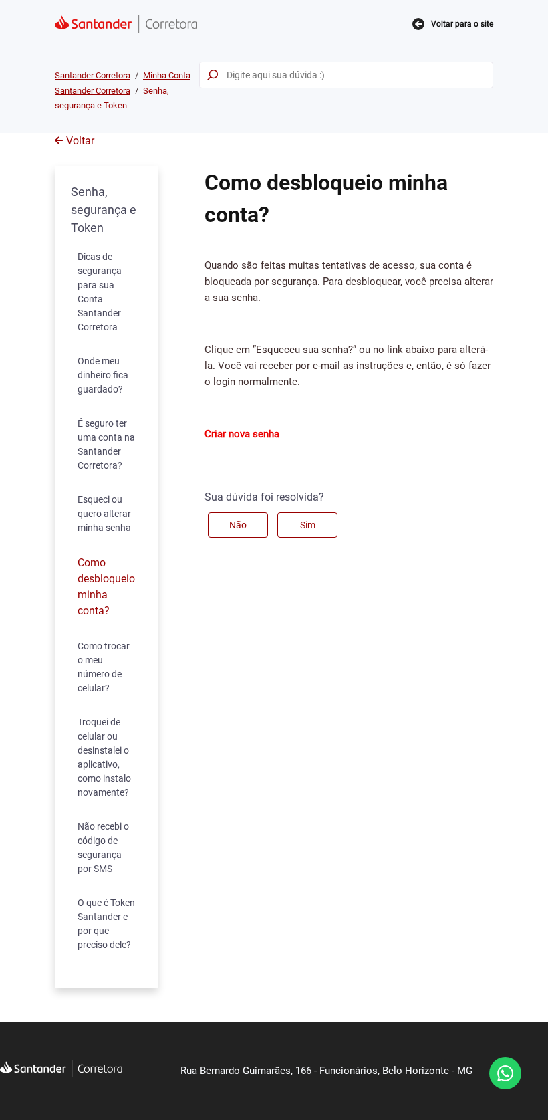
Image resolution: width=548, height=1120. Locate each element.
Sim (307, 525)
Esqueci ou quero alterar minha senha (104, 513)
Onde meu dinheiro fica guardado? (103, 375)
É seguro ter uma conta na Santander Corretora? (106, 444)
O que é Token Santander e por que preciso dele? (106, 923)
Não (238, 525)
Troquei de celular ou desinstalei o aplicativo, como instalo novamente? (104, 757)
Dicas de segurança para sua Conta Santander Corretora (100, 291)
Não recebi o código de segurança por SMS (103, 847)
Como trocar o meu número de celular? (104, 667)
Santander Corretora (92, 75)
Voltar (80, 140)
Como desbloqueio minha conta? (106, 586)
